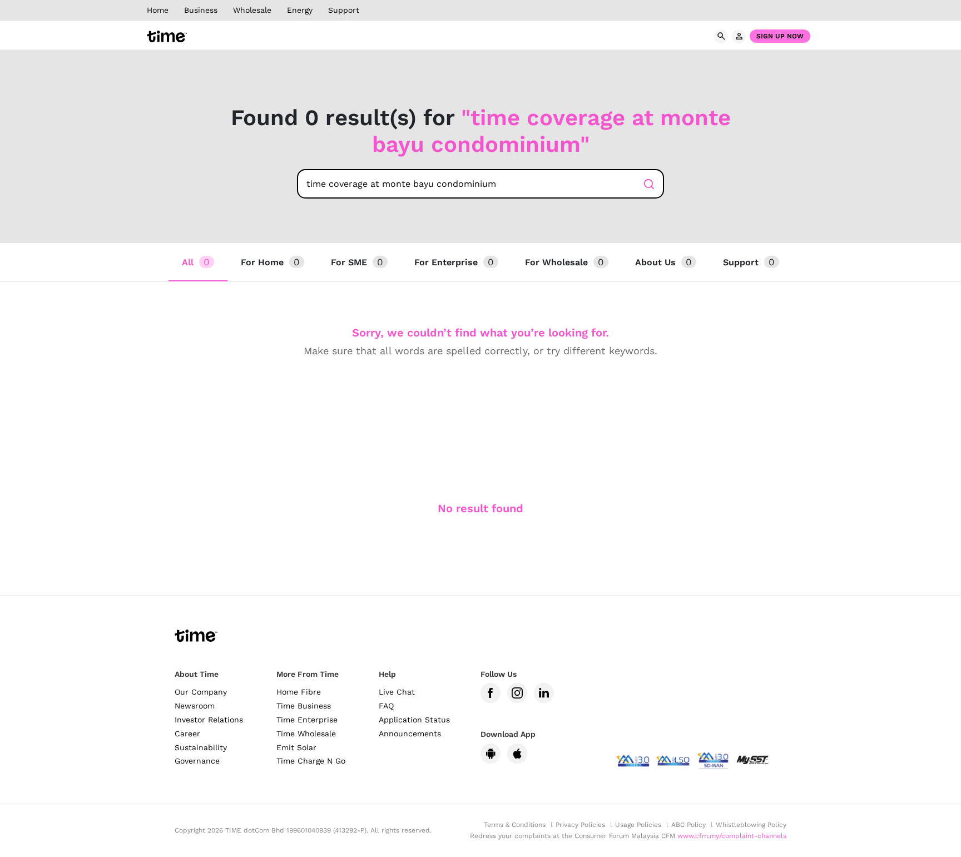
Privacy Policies (580, 825)
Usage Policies (638, 825)
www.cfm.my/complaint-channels (731, 836)
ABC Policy (688, 825)
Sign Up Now (780, 36)
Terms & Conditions (515, 825)
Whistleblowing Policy (751, 825)
